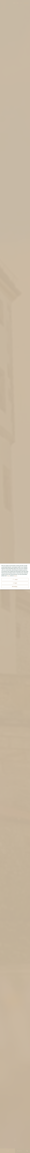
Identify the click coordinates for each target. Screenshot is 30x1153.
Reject (15, 583)
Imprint (15, 575)
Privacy (8, 575)
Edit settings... (15, 586)
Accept (16, 579)
